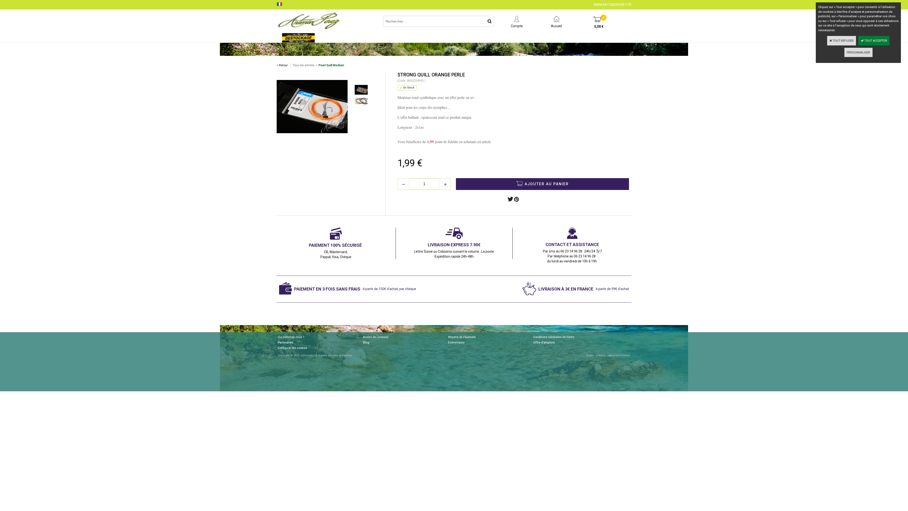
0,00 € (598, 26)
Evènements (456, 342)
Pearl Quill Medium (331, 65)
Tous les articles (303, 65)
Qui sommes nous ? (291, 337)
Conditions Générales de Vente (553, 337)
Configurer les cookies (292, 348)
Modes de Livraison (376, 337)
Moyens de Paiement (462, 337)
